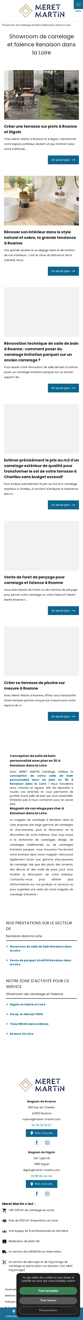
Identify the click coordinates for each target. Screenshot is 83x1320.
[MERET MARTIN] (41, 11)
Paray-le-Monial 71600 (26, 1014)
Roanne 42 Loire (21, 1034)
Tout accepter (48, 1290)
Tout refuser (48, 1300)
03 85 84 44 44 (41, 1176)
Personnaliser (48, 1310)
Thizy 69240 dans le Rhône (29, 1024)
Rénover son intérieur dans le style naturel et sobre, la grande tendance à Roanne (40, 237)
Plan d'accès (14, 1313)
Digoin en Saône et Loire (28, 1004)
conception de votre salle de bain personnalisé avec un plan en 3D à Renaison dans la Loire (41, 780)
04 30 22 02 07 (42, 1125)
